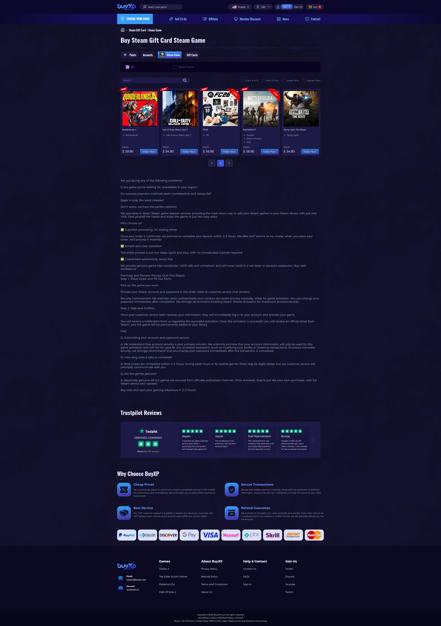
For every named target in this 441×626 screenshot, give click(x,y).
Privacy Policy (209, 568)
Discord (289, 576)
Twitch (289, 592)
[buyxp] (128, 6)
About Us (206, 592)
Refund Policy (209, 576)
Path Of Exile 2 (167, 592)
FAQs (246, 576)
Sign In (247, 584)
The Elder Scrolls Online (173, 576)
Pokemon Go (167, 584)
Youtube (290, 584)
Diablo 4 (164, 568)
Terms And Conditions (214, 584)
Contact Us (249, 568)
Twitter (289, 568)
